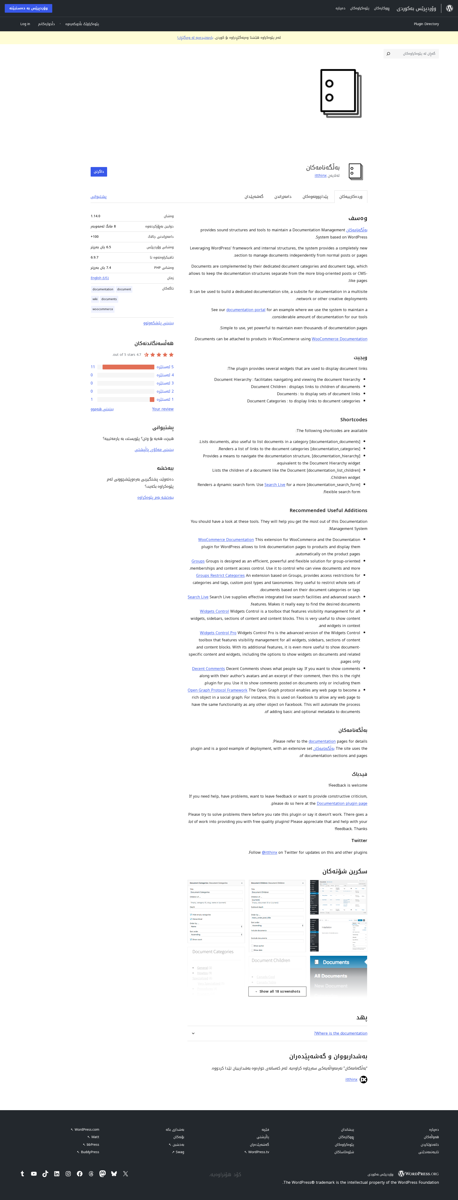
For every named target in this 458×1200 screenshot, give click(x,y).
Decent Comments (208, 668)
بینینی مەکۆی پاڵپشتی (154, 449)
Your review (163, 409)
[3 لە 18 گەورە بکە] (361, 962)
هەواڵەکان (431, 1137)
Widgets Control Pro (218, 633)
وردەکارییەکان (350, 196)
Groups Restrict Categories (220, 575)
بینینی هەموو (102, 409)
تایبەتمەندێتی (428, 1152)
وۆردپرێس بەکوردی (380, 1174)
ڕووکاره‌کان (346, 1137)
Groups (198, 561)
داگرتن (99, 171)
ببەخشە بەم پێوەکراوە (155, 497)
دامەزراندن (283, 196)
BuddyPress (88, 1152)
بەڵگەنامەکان (356, 230)
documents (109, 299)
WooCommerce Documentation (339, 339)
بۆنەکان (178, 1137)
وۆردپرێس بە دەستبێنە (28, 8)
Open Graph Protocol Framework (217, 690)
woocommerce (103, 309)
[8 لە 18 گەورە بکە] (299, 962)
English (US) (100, 278)
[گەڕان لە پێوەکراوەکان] (388, 54)
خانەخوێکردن (430, 1144)
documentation (322, 741)
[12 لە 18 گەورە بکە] (238, 886)
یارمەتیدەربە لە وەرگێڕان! (195, 37)
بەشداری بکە (175, 1129)
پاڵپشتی (263, 1137)
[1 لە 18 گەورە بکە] (361, 886)
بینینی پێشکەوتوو (158, 323)
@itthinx (269, 852)
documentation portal (245, 310)
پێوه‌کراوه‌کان (344, 1144)
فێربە (265, 1129)
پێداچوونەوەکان (315, 196)
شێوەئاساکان (344, 1152)
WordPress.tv (256, 1152)
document (124, 289)
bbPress (91, 1144)
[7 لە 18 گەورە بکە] (299, 886)
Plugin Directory (426, 24)
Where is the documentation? (340, 1033)
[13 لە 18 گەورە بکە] (238, 953)
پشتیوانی (99, 196)
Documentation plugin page (342, 803)
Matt (93, 1137)
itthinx (321, 175)
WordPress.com (85, 1129)
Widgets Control (214, 611)
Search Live (275, 484)
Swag (178, 1152)
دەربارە (434, 1129)
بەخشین (176, 1144)
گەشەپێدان (254, 196)
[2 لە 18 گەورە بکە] (361, 925)
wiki (95, 299)
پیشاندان (347, 1129)
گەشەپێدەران (259, 1144)
